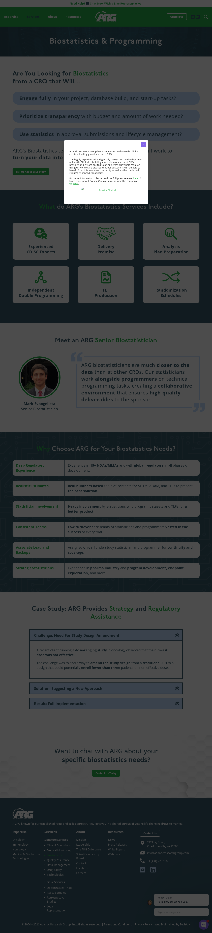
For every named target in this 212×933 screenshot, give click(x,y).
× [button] (143, 144)
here (135, 178)
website (73, 183)
